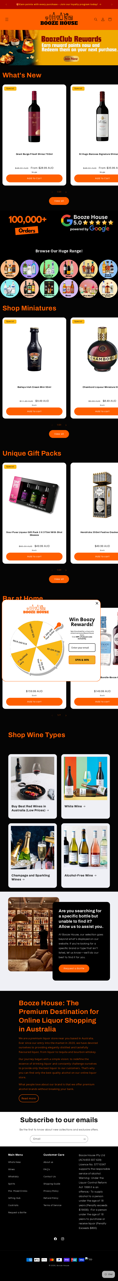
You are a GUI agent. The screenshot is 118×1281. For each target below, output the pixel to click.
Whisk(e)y (13, 1176)
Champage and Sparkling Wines (31, 877)
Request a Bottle (74, 968)
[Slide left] (52, 192)
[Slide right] (66, 192)
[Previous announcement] (6, 4)
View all (59, 201)
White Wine (73, 806)
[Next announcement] (111, 4)
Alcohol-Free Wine (79, 875)
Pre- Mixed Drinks (17, 1191)
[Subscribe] (84, 1139)
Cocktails (13, 1205)
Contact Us (49, 1176)
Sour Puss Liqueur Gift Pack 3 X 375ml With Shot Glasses (34, 533)
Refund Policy (50, 1198)
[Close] (97, 603)
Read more (29, 1098)
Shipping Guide (51, 1184)
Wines (11, 1169)
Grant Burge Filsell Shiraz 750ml (34, 154)
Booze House (63, 1265)
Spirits (11, 1184)
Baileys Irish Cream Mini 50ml (34, 387)
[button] (6, 19)
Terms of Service (52, 1205)
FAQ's (46, 1169)
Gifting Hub (14, 1198)
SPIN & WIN (82, 659)
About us (48, 1162)
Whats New (14, 1162)
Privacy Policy (51, 1191)
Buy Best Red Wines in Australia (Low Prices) (29, 808)
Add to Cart (34, 178)
